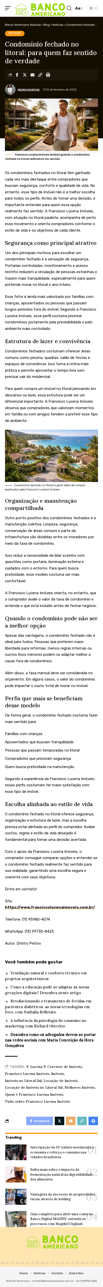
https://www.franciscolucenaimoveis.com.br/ (50, 907)
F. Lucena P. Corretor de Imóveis (54, 1066)
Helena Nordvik (29, 90)
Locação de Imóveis (61, 1080)
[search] (69, 8)
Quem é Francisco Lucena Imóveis (34, 1094)
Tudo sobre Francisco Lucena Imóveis (37, 1101)
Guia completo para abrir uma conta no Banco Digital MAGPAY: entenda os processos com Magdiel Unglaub (61, 1219)
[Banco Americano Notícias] (40, 8)
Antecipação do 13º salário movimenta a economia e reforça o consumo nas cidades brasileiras (62, 1152)
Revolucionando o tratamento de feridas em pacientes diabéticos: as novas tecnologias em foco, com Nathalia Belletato (48, 1006)
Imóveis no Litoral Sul (23, 1080)
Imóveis (57, 1073)
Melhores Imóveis (79, 1087)
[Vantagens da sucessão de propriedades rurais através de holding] (15, 1197)
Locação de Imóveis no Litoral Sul (34, 1087)
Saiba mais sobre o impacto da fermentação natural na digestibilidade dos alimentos (61, 1174)
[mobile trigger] (9, 8)
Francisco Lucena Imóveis (27, 1073)
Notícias (14, 33)
